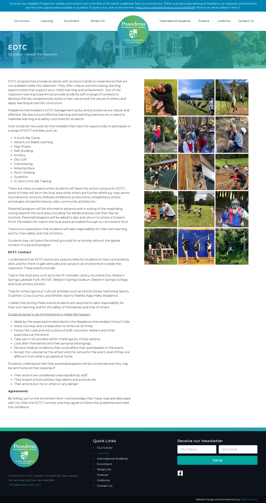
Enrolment (71, 21)
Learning (47, 21)
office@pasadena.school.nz (25, 484)
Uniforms (224, 21)
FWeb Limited (248, 499)
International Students (175, 21)
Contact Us (246, 21)
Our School (21, 21)
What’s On (97, 21)
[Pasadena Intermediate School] (133, 24)
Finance (203, 21)
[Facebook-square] (180, 473)
